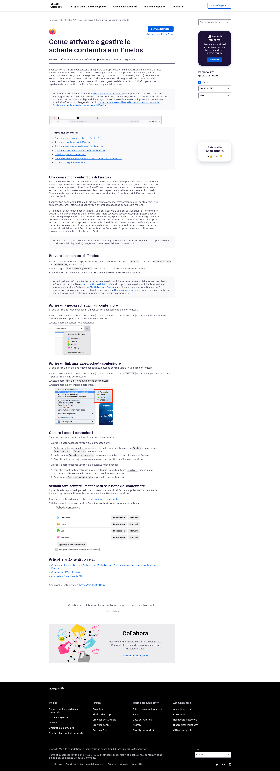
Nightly (137, 725)
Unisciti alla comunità (61, 727)
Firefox (68, 20)
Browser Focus (101, 730)
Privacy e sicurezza (83, 20)
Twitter (53, 722)
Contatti (137, 764)
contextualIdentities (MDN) (66, 576)
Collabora (177, 6)
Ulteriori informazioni (135, 655)
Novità (164, 34)
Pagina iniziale (56, 20)
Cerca (227, 22)
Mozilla (56, 689)
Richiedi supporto (154, 6)
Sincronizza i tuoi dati (185, 725)
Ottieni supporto (182, 730)
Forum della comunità (125, 6)
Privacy (171, 34)
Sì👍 (210, 156)
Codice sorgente (58, 717)
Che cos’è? (179, 714)
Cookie (124, 764)
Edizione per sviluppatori (147, 709)
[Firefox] (52, 31)
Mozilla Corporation (135, 749)
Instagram (230, 764)
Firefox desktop (102, 714)
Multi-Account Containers (108, 93)
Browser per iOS (102, 725)
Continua (214, 60)
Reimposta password (185, 719)
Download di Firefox (160, 29)
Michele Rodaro (112, 611)
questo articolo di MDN (94, 284)
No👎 (219, 156)
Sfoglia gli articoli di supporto (88, 6)
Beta (135, 714)
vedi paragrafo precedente (103, 499)
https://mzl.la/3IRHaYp (92, 585)
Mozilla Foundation (70, 749)
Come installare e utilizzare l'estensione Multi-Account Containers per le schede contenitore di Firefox (106, 104)
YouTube (223, 764)
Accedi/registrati (219, 5)
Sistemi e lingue (153, 34)
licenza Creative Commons (80, 757)
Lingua (198, 749)
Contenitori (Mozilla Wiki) (65, 572)
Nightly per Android (144, 730)
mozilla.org (55, 764)
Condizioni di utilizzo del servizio (85, 764)
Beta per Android (142, 719)
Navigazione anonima (126, 290)
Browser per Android (104, 719)
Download (98, 709)
